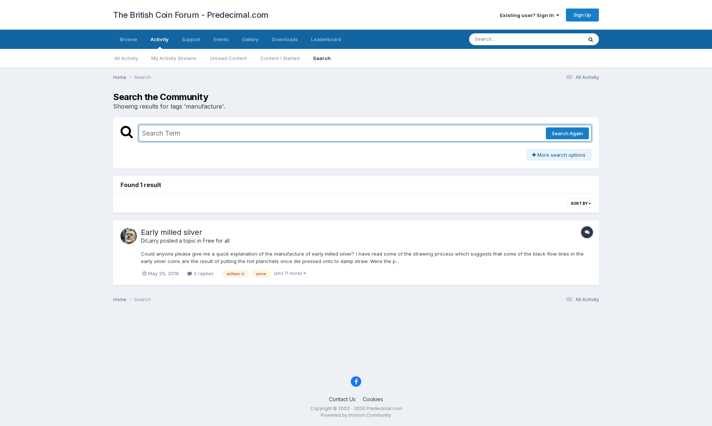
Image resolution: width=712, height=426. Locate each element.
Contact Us (342, 399)
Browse (128, 39)
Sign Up (582, 15)
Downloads (285, 39)
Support (191, 39)
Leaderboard (326, 39)
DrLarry (150, 240)
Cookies (373, 399)
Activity (160, 39)
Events (221, 39)
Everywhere (560, 39)
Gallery (250, 39)
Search (322, 58)
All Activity (126, 58)
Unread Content (228, 58)
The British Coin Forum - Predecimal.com (190, 15)
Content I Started (280, 58)
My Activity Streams (174, 58)
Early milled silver (171, 232)
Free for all (216, 240)
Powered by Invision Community (356, 415)
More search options (561, 155)
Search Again (567, 133)
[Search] (591, 39)
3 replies (203, 273)
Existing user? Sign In (528, 15)
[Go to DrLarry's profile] (129, 236)
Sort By (580, 203)
